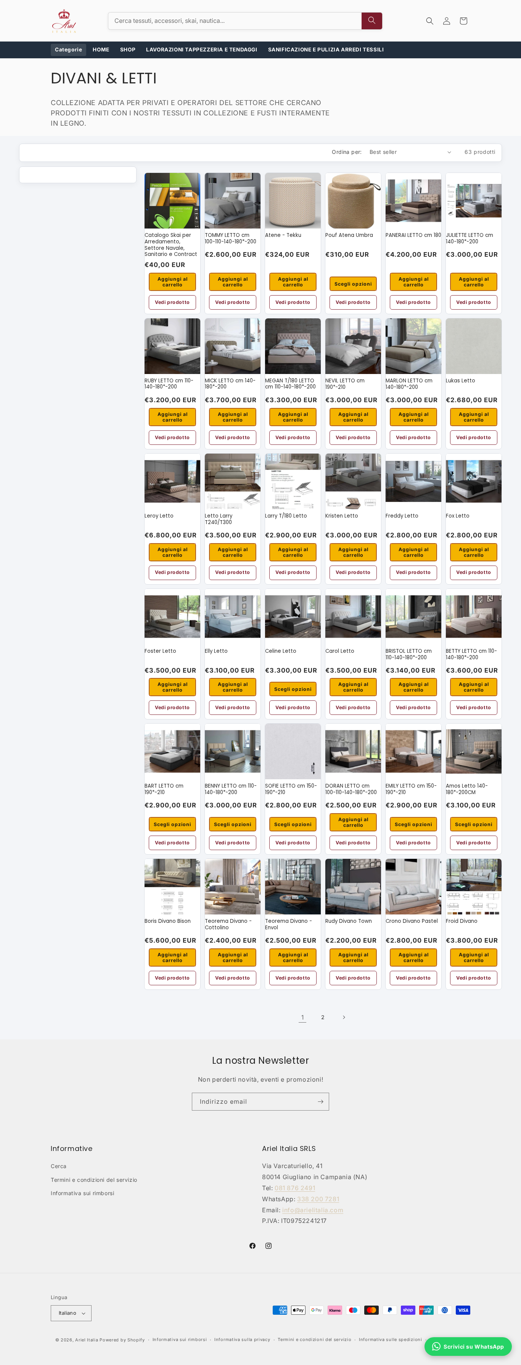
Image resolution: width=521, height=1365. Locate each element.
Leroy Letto (159, 516)
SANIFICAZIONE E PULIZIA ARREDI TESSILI (326, 49)
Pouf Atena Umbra (349, 235)
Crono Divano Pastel (412, 921)
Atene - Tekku (283, 235)
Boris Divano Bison (168, 921)
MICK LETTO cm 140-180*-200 (230, 384)
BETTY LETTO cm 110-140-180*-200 (471, 654)
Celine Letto (280, 651)
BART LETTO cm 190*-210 (164, 789)
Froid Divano (462, 921)
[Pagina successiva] (343, 1017)
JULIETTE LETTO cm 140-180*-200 (469, 238)
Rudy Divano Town (348, 921)
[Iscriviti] (320, 1102)
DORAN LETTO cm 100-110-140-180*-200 (351, 789)
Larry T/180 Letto (286, 516)
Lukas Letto (460, 381)
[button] (429, 21)
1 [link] (302, 1017)
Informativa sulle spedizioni (390, 1339)
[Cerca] (372, 21)
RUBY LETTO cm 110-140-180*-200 (169, 384)
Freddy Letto (402, 516)
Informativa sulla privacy (242, 1339)
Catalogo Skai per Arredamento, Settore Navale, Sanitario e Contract (171, 244)
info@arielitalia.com (312, 1210)
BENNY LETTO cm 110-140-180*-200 (231, 789)
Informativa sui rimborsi (82, 1193)
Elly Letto (216, 651)
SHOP (127, 49)
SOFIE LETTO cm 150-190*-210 (291, 789)
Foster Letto (160, 651)
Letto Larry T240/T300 (218, 519)
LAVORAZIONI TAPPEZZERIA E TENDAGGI (201, 49)
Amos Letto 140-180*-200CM (467, 789)
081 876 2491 (295, 1188)
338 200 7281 (318, 1199)
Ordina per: (347, 152)
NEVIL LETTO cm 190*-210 (345, 384)
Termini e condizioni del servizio (94, 1179)
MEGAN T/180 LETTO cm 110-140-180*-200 (290, 384)
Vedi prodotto (172, 302)
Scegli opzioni (353, 284)
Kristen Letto (341, 516)
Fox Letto (458, 516)
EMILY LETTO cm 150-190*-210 (411, 789)
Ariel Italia (86, 1340)
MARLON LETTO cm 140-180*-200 (409, 384)
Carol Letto (339, 651)
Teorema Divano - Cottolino (228, 924)
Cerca (59, 1166)
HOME (101, 49)
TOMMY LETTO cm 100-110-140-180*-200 (230, 238)
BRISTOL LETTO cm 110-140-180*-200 (409, 654)
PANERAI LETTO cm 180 (413, 235)
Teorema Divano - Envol (288, 924)
